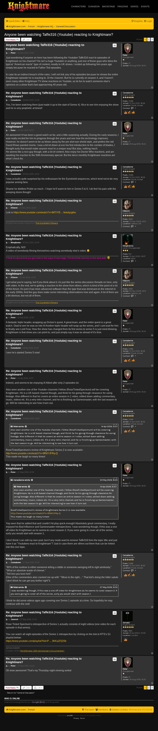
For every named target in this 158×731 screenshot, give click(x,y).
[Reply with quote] (115, 45)
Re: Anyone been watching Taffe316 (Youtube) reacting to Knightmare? (44, 94)
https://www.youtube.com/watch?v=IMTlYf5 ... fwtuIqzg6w (45, 212)
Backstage (108, 6)
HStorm (126, 211)
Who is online (12, 699)
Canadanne (128, 93)
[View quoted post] (26, 426)
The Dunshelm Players (46, 223)
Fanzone (122, 6)
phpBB (69, 715)
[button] (152, 39)
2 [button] (148, 39)
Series (134, 6)
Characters (78, 6)
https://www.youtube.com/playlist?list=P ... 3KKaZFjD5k (36, 641)
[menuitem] (25, 21)
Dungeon (94, 6)
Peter (125, 55)
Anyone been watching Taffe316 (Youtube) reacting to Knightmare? (58, 34)
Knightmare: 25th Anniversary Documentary (42, 651)
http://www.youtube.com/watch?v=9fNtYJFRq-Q (32, 453)
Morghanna (128, 246)
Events (145, 6)
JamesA (126, 623)
